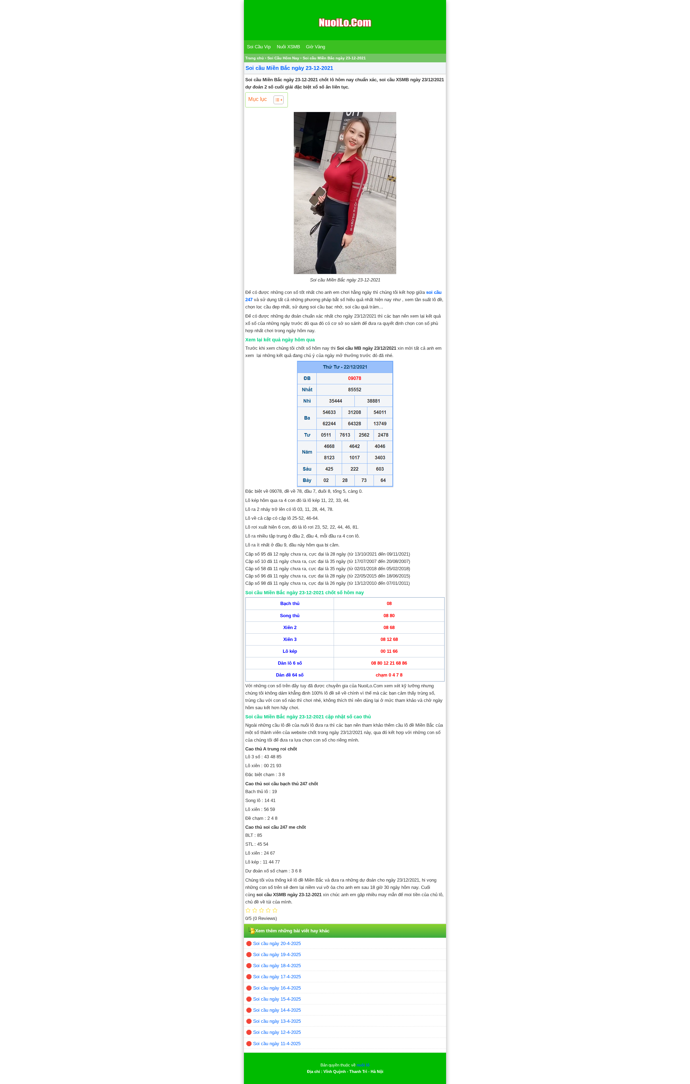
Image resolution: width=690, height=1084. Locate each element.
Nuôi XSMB (288, 46)
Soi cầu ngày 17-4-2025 (277, 976)
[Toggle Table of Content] (276, 99)
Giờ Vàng (315, 46)
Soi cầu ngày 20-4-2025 (277, 943)
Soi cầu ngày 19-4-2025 (277, 954)
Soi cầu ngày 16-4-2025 (277, 988)
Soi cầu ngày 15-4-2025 (277, 999)
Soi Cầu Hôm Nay (283, 58)
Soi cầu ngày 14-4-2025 (277, 1010)
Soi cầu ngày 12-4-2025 (277, 1032)
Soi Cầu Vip (259, 46)
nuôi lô (363, 1065)
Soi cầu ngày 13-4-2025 (277, 1021)
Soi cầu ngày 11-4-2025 (277, 1043)
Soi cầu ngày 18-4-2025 (277, 965)
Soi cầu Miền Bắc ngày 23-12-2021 (289, 68)
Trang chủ (254, 58)
